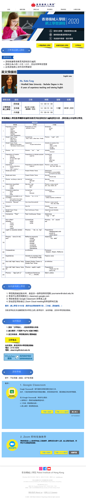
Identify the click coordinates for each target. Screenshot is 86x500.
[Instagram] (40, 468)
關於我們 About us (35, 492)
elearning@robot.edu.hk (20, 350)
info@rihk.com (59, 477)
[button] (22, 9)
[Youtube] (49, 468)
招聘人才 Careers (50, 492)
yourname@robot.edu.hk (63, 293)
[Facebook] (45, 468)
